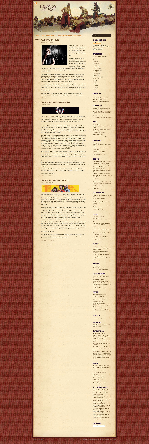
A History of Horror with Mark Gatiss (101, 365)
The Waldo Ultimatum (97, 234)
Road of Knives (96, 149)
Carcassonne (95, 246)
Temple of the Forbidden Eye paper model (101, 136)
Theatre (45, 98)
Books (94, 58)
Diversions (95, 66)
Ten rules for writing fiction (98, 153)
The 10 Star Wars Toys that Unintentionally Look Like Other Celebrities (102, 223)
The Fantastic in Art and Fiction (99, 154)
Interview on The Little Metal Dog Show (101, 101)
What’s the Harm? (97, 326)
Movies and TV (96, 70)
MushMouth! (96, 218)
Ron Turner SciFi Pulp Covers (99, 180)
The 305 (94, 226)
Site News (95, 78)
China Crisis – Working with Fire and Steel (102, 298)
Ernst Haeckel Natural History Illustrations (102, 170)
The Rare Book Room (97, 208)
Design (94, 65)
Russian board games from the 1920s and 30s (102, 181)
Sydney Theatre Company (49, 116)
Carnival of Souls (50, 40)
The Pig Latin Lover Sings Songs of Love (101, 232)
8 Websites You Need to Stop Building (101, 165)
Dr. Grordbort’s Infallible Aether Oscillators (102, 129)
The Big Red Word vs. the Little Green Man (102, 183)
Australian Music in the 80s (98, 296)
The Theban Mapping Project (99, 209)
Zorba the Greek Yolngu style (99, 382)
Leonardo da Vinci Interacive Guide (100, 281)
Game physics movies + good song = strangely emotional (100, 277)
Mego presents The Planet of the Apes (101, 367)
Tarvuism (95, 349)
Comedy (95, 61)
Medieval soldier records (98, 266)
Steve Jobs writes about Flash (99, 115)
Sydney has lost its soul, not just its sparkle (102, 325)
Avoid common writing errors (99, 198)
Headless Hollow (37, 439)
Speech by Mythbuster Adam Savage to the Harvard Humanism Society (102, 285)
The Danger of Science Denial (99, 287)
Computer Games (96, 63)
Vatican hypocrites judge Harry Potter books (102, 351)
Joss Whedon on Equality (98, 279)
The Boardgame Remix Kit (98, 256)
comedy (52, 240)
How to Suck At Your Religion (99, 338)
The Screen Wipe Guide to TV (99, 372)
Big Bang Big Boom (97, 143)
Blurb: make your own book (99, 168)
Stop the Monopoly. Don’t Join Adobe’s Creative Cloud (102, 390)
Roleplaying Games (97, 77)
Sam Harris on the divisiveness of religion (101, 348)
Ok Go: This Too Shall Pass (99, 303)
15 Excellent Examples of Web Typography (102, 161)
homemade (95, 399)
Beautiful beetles (96, 200)
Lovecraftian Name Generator (99, 132)
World (94, 89)
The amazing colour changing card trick (101, 370)
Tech (94, 82)
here (83, 95)
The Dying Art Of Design (98, 185)
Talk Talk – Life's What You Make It (100, 308)
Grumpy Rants (96, 68)
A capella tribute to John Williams (100, 294)
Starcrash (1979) (96, 369)
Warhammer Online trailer (98, 377)
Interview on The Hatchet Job (99, 99)
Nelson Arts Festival (80, 45)
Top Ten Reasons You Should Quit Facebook (102, 117)
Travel (94, 85)
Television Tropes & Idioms (99, 151)
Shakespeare (54, 176)
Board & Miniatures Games (99, 56)
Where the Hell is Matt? (98, 379)
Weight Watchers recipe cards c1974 (100, 236)
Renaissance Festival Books (98, 267)
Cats (94, 59)
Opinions (95, 75)
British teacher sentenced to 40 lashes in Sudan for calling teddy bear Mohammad (101, 336)
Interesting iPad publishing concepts (100, 147)
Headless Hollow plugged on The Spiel (101, 254)
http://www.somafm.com (98, 301)
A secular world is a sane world (99, 333)
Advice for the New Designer (99, 166)
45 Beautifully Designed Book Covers (101, 163)
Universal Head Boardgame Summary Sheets (69, 35)
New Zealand (96, 73)
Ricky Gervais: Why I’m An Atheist (100, 346)
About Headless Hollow (48, 35)
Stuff (94, 80)
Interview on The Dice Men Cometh (100, 97)
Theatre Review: (55, 102)
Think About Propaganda (98, 318)
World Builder (96, 381)
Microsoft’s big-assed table (98, 216)
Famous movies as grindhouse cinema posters (102, 171)
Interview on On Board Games (99, 96)
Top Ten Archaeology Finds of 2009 (100, 269)
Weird (94, 87)
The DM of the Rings (97, 228)
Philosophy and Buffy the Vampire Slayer (101, 282)
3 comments (46, 104)
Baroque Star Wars (97, 124)
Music (94, 72)
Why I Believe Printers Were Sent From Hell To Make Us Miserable (102, 238)
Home (37, 35)
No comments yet (48, 42)
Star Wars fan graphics (97, 134)
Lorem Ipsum (96, 178)
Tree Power (95, 374)
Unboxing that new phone (98, 376)
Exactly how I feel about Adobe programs (101, 108)
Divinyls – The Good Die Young (100, 299)
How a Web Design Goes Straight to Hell (101, 173)
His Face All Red (96, 130)
